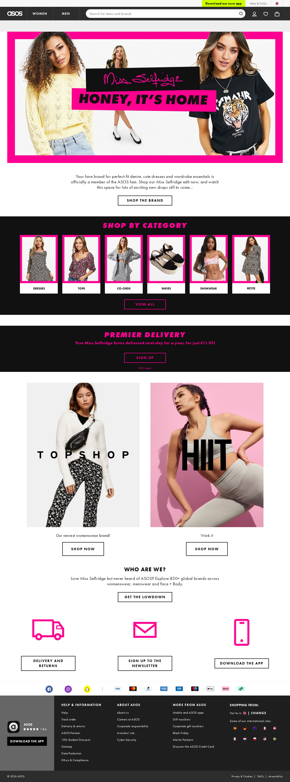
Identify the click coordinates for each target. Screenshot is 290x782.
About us (123, 712)
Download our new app (223, 3)
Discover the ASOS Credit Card (193, 746)
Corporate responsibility (132, 726)
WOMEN (40, 14)
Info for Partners (183, 740)
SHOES (166, 288)
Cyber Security (126, 740)
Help (64, 712)
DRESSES (39, 288)
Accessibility (275, 776)
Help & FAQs (258, 3)
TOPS (81, 288)
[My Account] (254, 13)
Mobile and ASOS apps (188, 712)
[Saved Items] (265, 13)
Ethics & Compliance (75, 760)
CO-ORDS (123, 288)
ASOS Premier (70, 733)
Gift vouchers (181, 719)
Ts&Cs (260, 776)
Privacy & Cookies (242, 776)
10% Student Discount (75, 740)
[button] (235, 728)
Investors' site (126, 733)
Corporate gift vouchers (188, 726)
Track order (68, 719)
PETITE (251, 288)
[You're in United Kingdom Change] (277, 3)
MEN (66, 14)
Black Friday (181, 733)
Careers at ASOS (128, 719)
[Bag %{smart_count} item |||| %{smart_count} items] (277, 13)
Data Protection (71, 753)
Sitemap (66, 746)
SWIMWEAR (208, 288)
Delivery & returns (73, 726)
